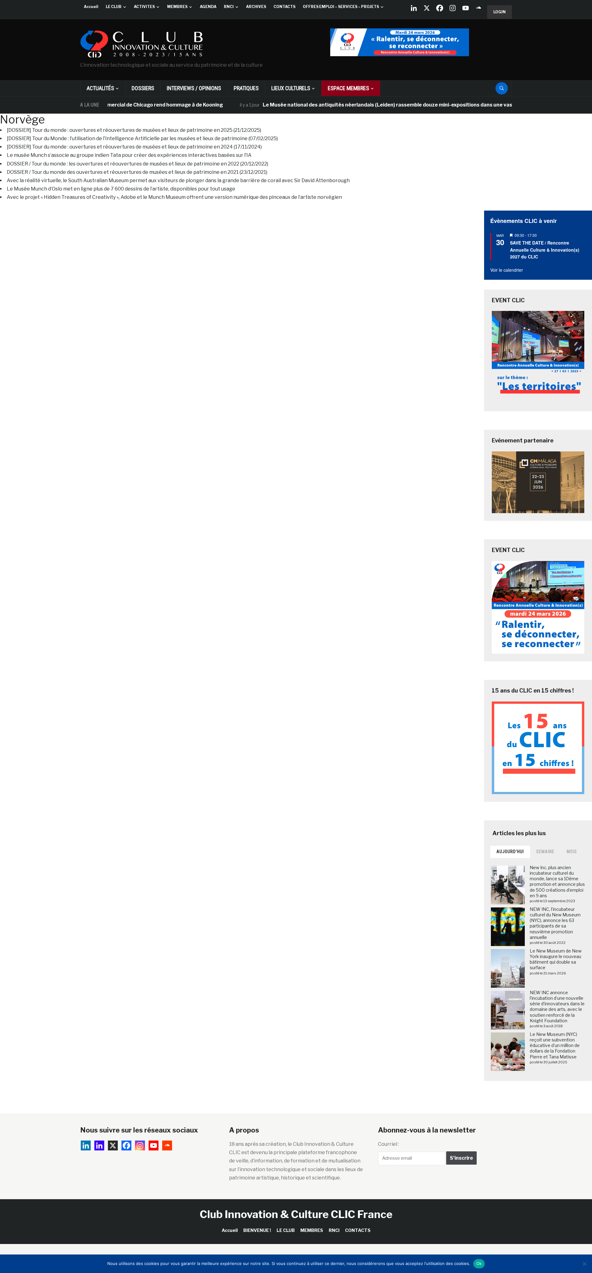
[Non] (584, 1264)
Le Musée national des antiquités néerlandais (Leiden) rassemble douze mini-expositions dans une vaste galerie (373, 105)
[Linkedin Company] (413, 8)
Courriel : (388, 1144)
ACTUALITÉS (100, 88)
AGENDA (208, 6)
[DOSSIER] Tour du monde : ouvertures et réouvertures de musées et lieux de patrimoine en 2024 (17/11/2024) (134, 147)
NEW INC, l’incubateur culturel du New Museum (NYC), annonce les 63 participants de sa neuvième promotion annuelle (555, 923)
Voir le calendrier (506, 270)
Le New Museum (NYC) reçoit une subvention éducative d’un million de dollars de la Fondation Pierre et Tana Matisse (555, 1045)
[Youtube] (465, 8)
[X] (426, 8)
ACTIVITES (144, 6)
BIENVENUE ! (257, 1230)
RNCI (229, 6)
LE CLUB (113, 6)
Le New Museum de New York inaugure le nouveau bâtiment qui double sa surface (556, 959)
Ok (479, 1263)
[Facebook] (439, 8)
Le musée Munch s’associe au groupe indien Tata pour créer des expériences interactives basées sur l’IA (129, 155)
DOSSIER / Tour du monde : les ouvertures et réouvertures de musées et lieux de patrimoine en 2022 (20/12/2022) (137, 164)
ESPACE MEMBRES (348, 88)
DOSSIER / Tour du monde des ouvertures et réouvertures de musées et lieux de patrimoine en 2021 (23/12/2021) (137, 172)
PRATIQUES (246, 88)
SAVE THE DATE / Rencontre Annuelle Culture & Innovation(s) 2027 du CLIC (544, 250)
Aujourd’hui (510, 851)
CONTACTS (284, 6)
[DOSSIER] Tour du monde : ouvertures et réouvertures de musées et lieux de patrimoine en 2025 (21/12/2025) (134, 130)
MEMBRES (177, 6)
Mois (572, 851)
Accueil (91, 6)
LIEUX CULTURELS (290, 88)
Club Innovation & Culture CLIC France (296, 1214)
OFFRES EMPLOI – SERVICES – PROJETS (341, 6)
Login (499, 12)
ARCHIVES (256, 6)
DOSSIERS (143, 88)
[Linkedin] (99, 1145)
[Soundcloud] (478, 8)
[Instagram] (452, 8)
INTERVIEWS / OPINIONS (194, 88)
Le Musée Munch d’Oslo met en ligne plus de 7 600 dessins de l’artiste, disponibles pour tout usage (121, 189)
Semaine (545, 851)
